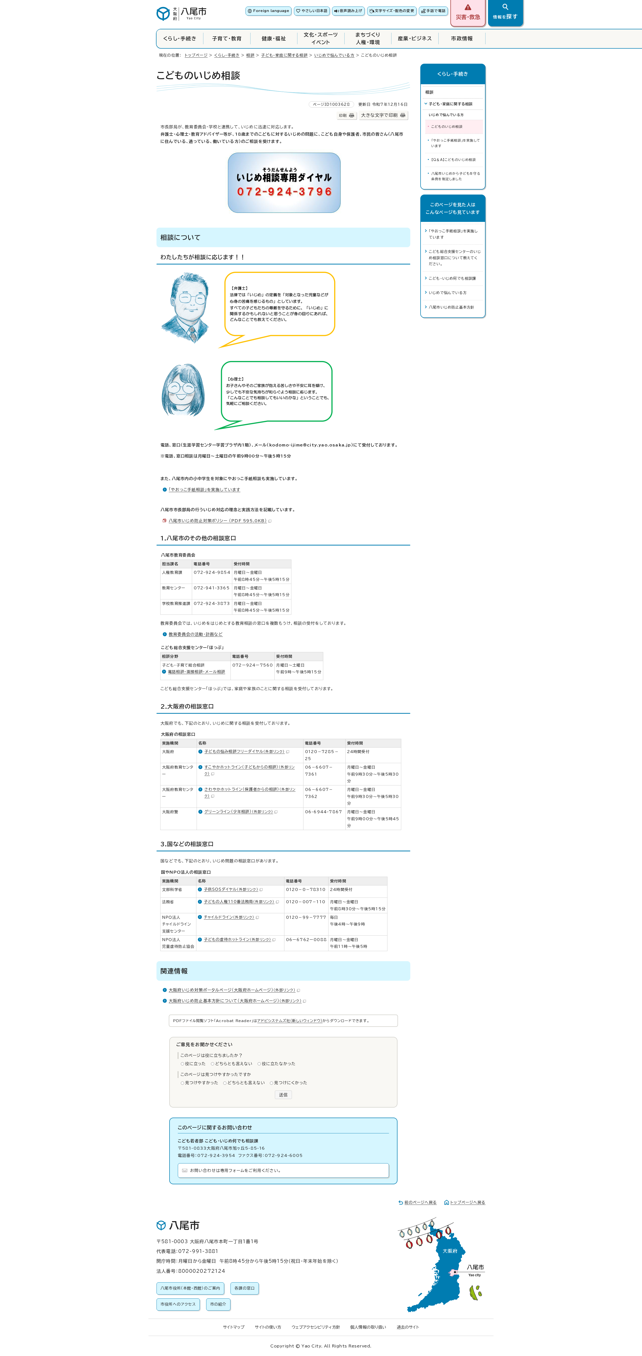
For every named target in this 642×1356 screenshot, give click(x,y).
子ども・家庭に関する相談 (284, 55)
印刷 (343, 115)
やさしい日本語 (315, 11)
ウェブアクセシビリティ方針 (316, 1327)
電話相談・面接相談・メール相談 (196, 672)
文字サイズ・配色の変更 (394, 11)
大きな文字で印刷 (379, 115)
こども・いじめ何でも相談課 (452, 278)
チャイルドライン (229, 917)
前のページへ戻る (421, 1202)
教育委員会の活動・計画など (196, 634)
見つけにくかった (290, 1083)
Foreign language (271, 11)
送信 (283, 1095)
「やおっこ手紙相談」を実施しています (204, 490)
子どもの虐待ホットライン (237, 939)
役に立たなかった (279, 1064)
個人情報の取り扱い (368, 1327)
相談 (250, 55)
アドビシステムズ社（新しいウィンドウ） (290, 1021)
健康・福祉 (274, 38)
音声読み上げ (351, 11)
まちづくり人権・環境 (367, 38)
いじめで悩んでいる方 (334, 55)
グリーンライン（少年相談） (238, 811)
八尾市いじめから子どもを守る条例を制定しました (455, 176)
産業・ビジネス (415, 38)
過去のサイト (408, 1327)
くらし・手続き (180, 38)
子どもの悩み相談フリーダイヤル (244, 751)
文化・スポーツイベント (321, 38)
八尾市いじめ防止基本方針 (451, 307)
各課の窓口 (244, 1288)
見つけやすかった (202, 1083)
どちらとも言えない (234, 1064)
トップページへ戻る (468, 1202)
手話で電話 (436, 11)
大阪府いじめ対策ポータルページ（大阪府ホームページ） (232, 990)
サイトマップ (234, 1327)
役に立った (195, 1064)
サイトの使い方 (268, 1327)
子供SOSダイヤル (231, 889)
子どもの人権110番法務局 (239, 901)
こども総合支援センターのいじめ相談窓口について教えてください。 (455, 258)
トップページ (196, 55)
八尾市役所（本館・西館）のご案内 (190, 1288)
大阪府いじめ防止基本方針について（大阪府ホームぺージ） (235, 1001)
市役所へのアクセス (178, 1304)
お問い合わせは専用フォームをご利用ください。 (235, 1170)
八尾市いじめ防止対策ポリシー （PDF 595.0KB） (218, 521)
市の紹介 (218, 1304)
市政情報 (462, 38)
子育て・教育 (227, 38)
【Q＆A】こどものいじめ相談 (453, 159)
